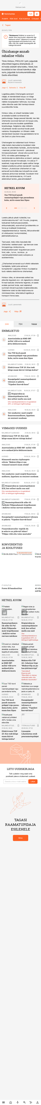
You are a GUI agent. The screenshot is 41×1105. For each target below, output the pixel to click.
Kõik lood (13, 19)
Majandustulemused (16, 364)
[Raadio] (17, 1102)
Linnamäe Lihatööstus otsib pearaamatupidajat (30, 733)
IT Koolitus (6, 585)
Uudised (11, 350)
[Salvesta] (38, 335)
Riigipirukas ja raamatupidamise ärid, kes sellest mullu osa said (19, 396)
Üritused (35, 19)
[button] (15, 781)
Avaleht (5, 19)
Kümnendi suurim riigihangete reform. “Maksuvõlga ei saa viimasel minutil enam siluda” (16, 462)
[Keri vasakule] (6, 208)
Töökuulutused (28, 725)
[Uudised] (10, 1102)
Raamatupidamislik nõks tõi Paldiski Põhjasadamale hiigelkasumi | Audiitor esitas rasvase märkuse (19, 505)
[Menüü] (3, 1102)
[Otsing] (24, 1102)
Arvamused (12, 376)
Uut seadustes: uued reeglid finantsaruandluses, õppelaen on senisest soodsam (21, 415)
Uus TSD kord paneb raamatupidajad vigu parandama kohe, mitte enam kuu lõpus (19, 197)
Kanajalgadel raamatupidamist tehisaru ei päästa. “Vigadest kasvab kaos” (22, 381)
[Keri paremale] (34, 208)
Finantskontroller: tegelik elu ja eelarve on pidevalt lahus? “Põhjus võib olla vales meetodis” (16, 531)
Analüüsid (12, 335)
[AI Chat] (31, 1102)
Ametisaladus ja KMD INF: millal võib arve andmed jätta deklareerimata (20, 341)
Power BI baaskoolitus (12, 588)
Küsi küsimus (24, 19)
